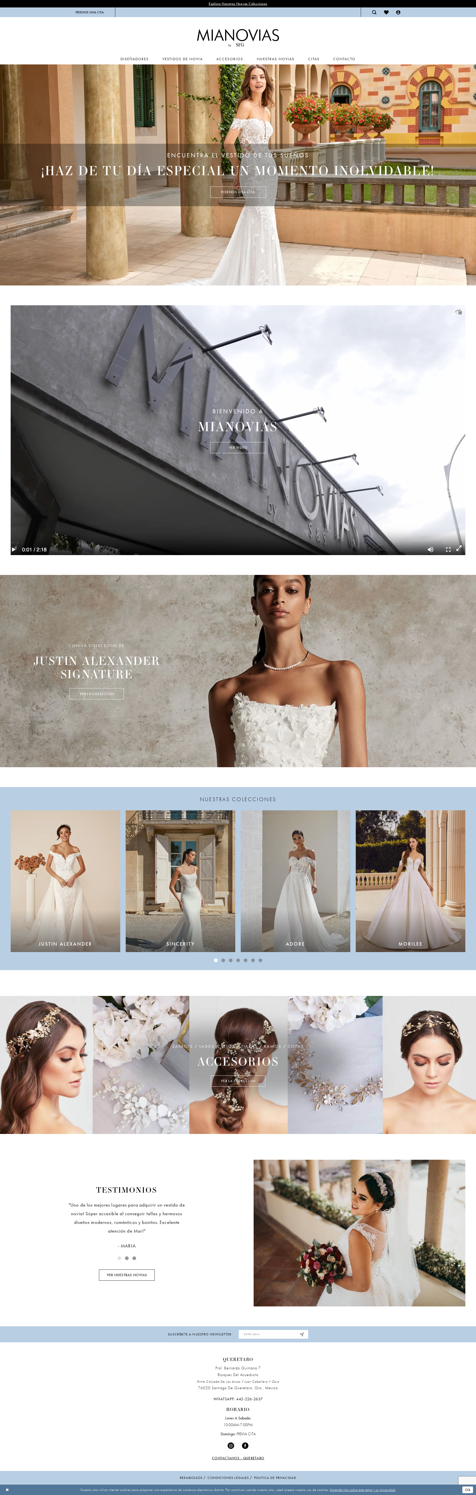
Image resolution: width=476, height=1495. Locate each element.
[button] (398, 12)
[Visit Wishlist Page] (386, 12)
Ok (468, 1489)
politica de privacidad (275, 1477)
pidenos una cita (238, 192)
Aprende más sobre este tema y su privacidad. (363, 1489)
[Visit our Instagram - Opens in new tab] (230, 1446)
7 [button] (260, 960)
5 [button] (245, 960)
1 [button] (216, 960)
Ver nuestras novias (127, 1275)
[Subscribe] (302, 1334)
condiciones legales (228, 1477)
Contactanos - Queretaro (238, 1458)
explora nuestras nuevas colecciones (238, 3)
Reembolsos (191, 1477)
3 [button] (231, 960)
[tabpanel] (238, 174)
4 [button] (238, 960)
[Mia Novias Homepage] (238, 37)
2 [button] (223, 960)
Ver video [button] (238, 447)
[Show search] (374, 12)
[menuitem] (90, 12)
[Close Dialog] (7, 1489)
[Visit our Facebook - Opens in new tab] (245, 1446)
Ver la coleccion (97, 694)
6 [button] (253, 960)
